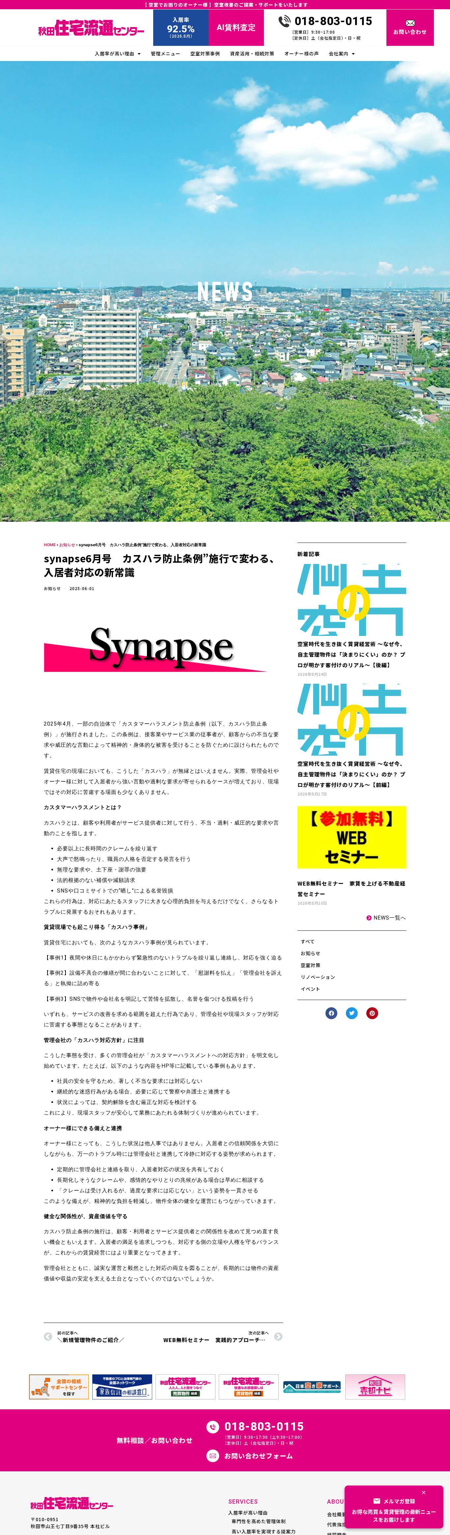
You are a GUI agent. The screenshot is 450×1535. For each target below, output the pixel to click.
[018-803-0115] (284, 21)
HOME (50, 544)
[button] (331, 1013)
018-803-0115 (334, 21)
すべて (308, 941)
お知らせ (67, 544)
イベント (311, 989)
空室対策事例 (205, 53)
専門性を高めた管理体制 (259, 1521)
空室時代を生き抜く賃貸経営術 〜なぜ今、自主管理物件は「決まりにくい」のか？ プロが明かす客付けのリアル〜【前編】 (351, 774)
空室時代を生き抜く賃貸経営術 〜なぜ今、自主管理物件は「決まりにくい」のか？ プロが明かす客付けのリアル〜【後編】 (351, 654)
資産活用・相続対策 (252, 53)
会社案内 (339, 53)
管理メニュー (166, 53)
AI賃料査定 (236, 27)
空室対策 (311, 965)
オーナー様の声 (301, 53)
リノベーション (318, 977)
